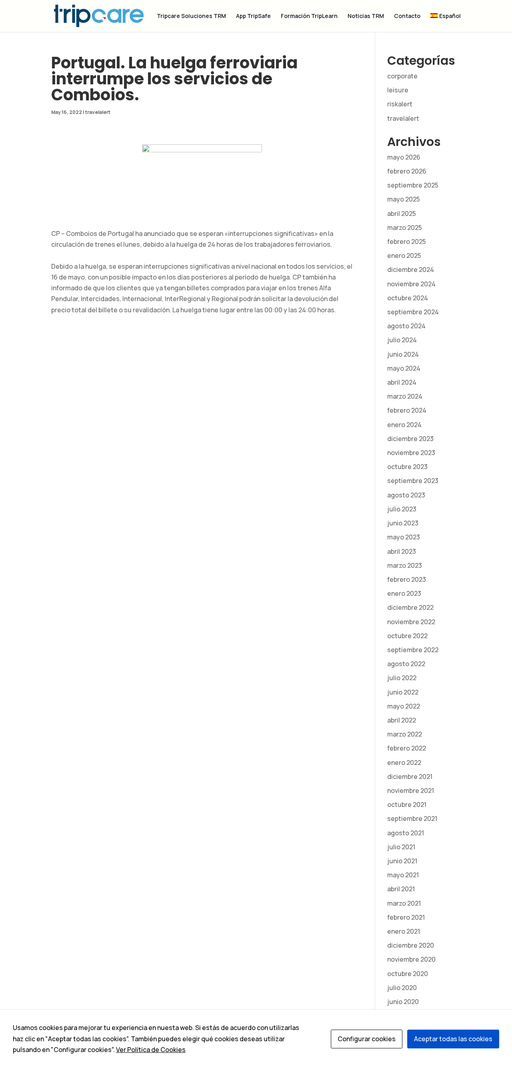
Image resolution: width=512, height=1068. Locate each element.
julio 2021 (401, 846)
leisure (397, 90)
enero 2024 (404, 424)
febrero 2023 (406, 579)
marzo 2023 (404, 565)
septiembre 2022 (412, 649)
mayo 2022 (403, 706)
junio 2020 (403, 1001)
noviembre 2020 (411, 959)
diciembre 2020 (410, 945)
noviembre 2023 (411, 452)
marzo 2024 (404, 396)
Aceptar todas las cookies (453, 1038)
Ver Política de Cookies (151, 1049)
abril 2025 (401, 213)
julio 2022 (401, 677)
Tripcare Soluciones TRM (191, 16)
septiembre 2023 (412, 480)
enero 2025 (404, 255)
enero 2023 (404, 593)
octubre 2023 (407, 466)
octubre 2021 (406, 804)
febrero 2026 (406, 171)
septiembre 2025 (412, 185)
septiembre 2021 (412, 818)
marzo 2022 (404, 734)
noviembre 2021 (410, 790)
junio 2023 (402, 523)
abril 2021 (401, 888)
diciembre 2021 (409, 776)
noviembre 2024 (411, 283)
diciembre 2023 (410, 438)
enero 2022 (404, 762)
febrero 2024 (406, 410)
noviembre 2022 (411, 621)
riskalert (399, 104)
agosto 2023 (406, 495)
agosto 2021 (405, 832)
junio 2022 (402, 692)
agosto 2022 (406, 663)
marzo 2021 (404, 903)
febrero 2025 (406, 241)
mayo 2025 (403, 199)
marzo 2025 (404, 227)
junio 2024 (403, 354)
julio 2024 (402, 339)
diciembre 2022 (410, 607)
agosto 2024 (406, 325)
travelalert (97, 112)
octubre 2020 (407, 973)
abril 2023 (401, 551)
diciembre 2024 (410, 269)
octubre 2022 (407, 635)
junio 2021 (402, 860)
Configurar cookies (367, 1038)
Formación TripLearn (309, 16)
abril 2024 (401, 382)
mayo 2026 (403, 157)
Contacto (407, 16)
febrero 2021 (406, 917)
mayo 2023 (403, 537)
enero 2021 (403, 931)
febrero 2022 (406, 748)
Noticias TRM (366, 16)
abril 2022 (401, 720)
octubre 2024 (407, 297)
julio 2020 (402, 987)
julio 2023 (401, 509)
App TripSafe (253, 16)
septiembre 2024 (413, 311)
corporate (402, 76)
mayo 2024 (403, 368)
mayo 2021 (403, 874)
